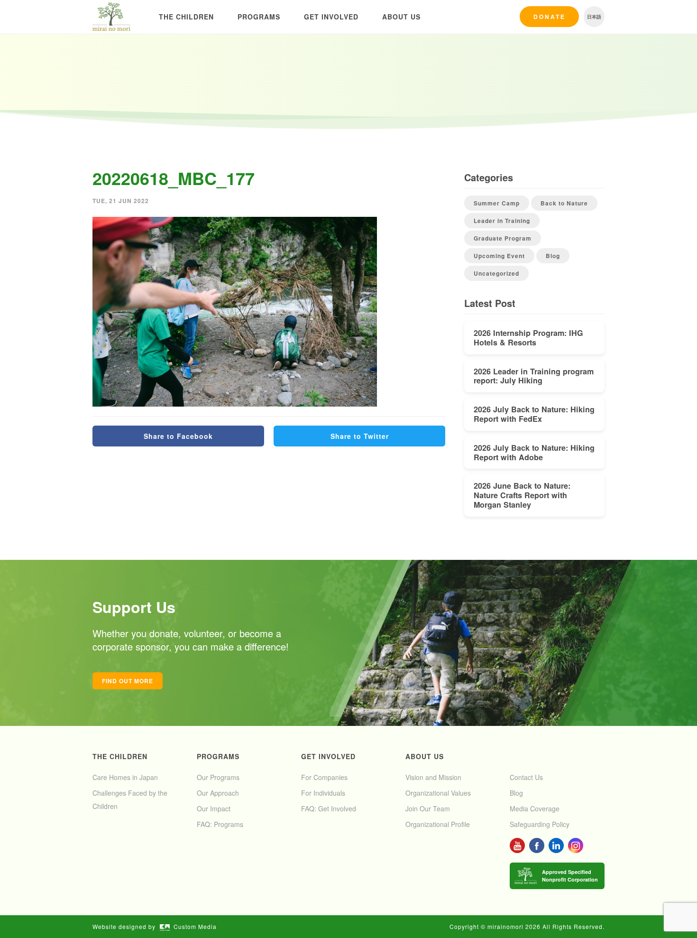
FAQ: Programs (220, 824)
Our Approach (218, 793)
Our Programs (218, 777)
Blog (553, 255)
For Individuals (323, 793)
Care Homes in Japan (125, 777)
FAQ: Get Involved (328, 808)
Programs (259, 16)
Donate (549, 16)
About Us (401, 16)
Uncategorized (496, 273)
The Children (186, 16)
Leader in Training (502, 220)
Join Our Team (427, 808)
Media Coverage (534, 808)
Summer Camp (497, 203)
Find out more (127, 681)
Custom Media (195, 926)
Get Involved (331, 16)
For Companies (324, 777)
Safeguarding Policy (539, 824)
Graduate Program (503, 238)
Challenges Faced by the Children (129, 799)
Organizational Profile (437, 824)
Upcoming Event (499, 255)
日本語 (594, 16)
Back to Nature (564, 203)
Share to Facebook (178, 436)
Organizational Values (438, 793)
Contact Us (526, 777)
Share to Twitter (359, 436)
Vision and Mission (433, 777)
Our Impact (213, 808)
